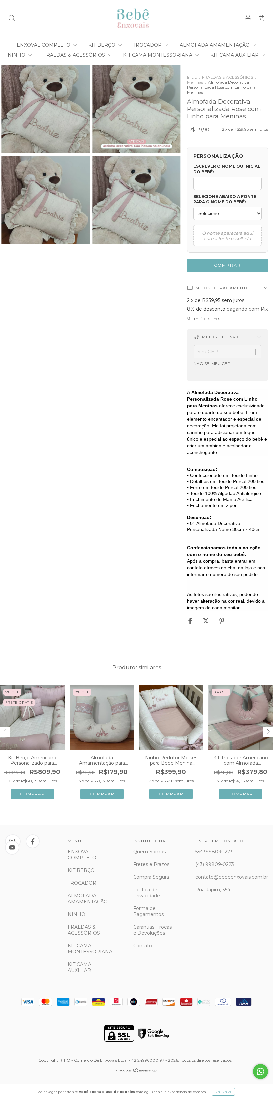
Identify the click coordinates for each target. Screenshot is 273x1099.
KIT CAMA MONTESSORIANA (158, 55)
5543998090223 (214, 852)
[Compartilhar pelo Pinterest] (222, 621)
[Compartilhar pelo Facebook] (191, 621)
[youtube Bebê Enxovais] (12, 848)
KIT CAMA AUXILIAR (235, 55)
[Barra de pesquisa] (11, 19)
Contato (142, 946)
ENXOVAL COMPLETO (44, 45)
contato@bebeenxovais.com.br (231, 877)
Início (192, 77)
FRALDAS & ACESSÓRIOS (74, 55)
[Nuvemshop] (136, 1071)
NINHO (17, 55)
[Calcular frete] (255, 352)
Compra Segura (151, 877)
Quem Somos (149, 852)
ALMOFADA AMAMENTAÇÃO (215, 45)
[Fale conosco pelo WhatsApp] (260, 1071)
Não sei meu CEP (212, 363)
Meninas (195, 82)
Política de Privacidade (146, 893)
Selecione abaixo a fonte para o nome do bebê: (224, 199)
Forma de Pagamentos (148, 911)
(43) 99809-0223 (214, 864)
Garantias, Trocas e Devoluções (152, 930)
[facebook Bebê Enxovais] (33, 841)
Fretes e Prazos (151, 864)
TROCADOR (148, 45)
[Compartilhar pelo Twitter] (206, 621)
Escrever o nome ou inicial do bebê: (226, 169)
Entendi (223, 1091)
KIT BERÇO (102, 45)
